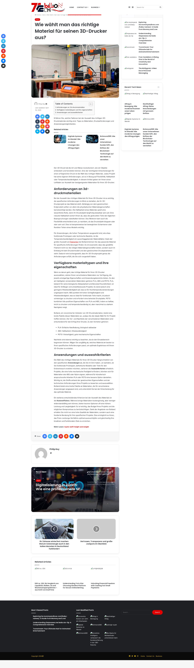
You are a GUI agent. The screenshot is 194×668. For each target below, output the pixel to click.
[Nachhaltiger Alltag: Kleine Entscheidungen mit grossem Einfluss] (151, 97)
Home (71, 7)
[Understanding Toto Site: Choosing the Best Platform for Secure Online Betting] (75, 574)
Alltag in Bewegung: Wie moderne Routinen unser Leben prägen (132, 108)
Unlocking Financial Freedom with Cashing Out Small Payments (103, 585)
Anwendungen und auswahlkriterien (70, 112)
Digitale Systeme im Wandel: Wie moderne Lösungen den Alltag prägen (75, 142)
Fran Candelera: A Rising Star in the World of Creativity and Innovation (149, 60)
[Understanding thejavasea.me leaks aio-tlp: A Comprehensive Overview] (131, 36)
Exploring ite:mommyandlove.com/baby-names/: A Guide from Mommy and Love (149, 25)
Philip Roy (41, 104)
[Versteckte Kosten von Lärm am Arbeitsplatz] (82, 619)
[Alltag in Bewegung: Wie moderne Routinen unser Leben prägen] (133, 97)
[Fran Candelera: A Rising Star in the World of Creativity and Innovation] (131, 60)
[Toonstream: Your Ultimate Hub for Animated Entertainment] (131, 50)
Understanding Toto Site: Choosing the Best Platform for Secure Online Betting (74, 585)
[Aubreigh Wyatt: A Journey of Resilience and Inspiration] (111, 627)
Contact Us (82, 7)
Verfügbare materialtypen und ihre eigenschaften (74, 110)
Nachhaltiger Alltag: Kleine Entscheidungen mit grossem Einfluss (149, 108)
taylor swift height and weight (76, 427)
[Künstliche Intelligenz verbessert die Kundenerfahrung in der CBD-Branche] (97, 639)
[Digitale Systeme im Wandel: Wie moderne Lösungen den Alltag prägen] (60, 139)
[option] (75, 489)
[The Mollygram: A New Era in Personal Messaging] (131, 71)
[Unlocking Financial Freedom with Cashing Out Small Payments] (103, 574)
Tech (43, 15)
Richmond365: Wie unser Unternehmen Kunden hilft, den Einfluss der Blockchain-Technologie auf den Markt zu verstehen (107, 148)
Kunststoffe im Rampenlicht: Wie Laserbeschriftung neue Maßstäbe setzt (56, 488)
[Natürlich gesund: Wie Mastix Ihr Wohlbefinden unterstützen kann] (111, 635)
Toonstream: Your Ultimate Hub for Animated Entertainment (149, 49)
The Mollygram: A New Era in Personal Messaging (148, 70)
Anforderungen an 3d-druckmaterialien (70, 107)
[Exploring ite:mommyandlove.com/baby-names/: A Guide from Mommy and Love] (131, 25)
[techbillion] (48, 7)
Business (94, 7)
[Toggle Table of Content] (89, 104)
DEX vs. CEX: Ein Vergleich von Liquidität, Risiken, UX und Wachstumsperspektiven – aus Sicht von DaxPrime (47, 586)
